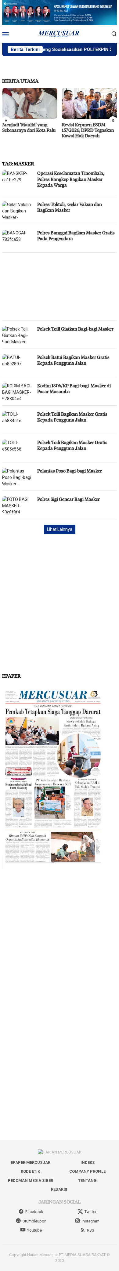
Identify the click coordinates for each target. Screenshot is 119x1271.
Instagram (90, 1221)
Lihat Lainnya (59, 529)
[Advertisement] (59, 286)
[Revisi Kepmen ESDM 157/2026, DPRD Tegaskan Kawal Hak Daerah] (89, 103)
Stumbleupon (34, 1221)
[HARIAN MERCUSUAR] (59, 33)
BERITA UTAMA (20, 81)
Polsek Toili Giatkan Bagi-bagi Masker (75, 329)
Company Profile (87, 1171)
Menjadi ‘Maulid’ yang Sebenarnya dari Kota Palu (29, 127)
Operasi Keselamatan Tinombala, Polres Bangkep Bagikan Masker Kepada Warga (70, 179)
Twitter (90, 1211)
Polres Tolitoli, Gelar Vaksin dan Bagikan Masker (69, 207)
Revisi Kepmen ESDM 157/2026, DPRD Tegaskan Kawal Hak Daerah (88, 130)
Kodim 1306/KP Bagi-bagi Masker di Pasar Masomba (74, 388)
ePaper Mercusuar (30, 1162)
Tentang (87, 1180)
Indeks (88, 1162)
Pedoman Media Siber (30, 1180)
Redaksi (59, 1189)
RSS (90, 1230)
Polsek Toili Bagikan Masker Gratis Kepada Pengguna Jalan (72, 417)
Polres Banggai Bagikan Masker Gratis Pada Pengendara (76, 236)
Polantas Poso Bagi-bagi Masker (69, 471)
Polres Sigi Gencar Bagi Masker (68, 499)
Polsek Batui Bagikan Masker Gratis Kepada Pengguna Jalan (73, 360)
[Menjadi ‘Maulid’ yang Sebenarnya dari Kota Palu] (29, 103)
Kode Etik (30, 1171)
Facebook (34, 1211)
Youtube (34, 1230)
